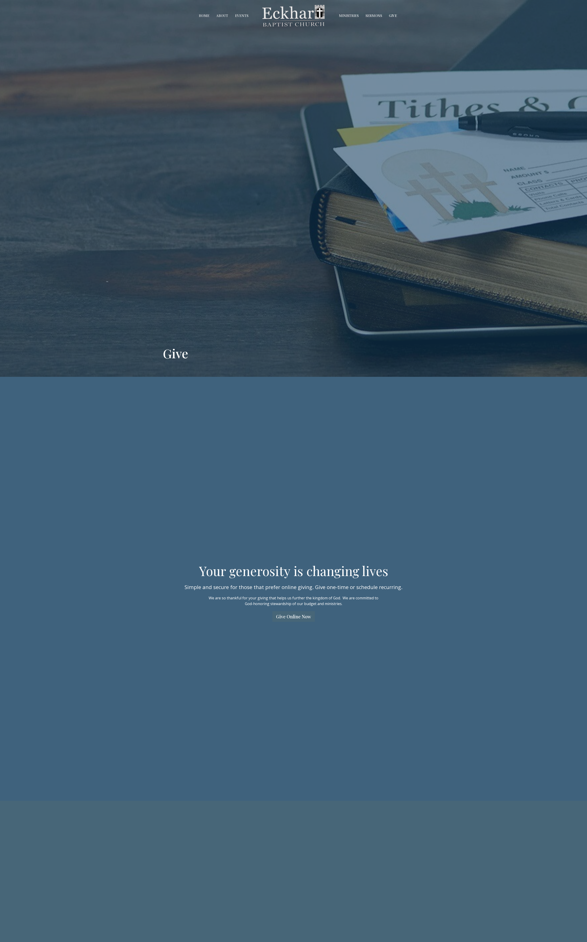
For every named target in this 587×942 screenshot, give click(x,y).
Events (241, 15)
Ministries (349, 15)
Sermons (373, 15)
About (222, 15)
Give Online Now (293, 616)
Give (393, 15)
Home (204, 15)
